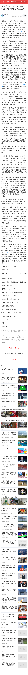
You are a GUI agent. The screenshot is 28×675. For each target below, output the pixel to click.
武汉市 (6, 252)
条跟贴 (13, 359)
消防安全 (21, 31)
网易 (2, 2)
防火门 (8, 69)
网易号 (7, 2)
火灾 (13, 65)
